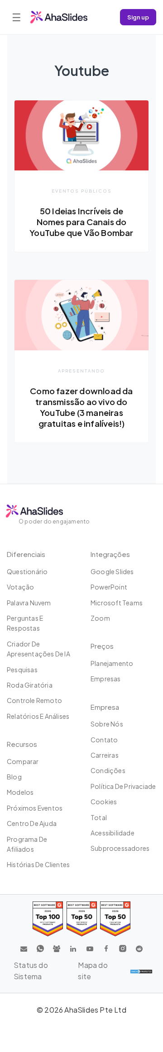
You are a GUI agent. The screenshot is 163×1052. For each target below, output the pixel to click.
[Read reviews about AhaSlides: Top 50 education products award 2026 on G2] (82, 918)
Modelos (20, 792)
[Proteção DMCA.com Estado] (141, 971)
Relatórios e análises (38, 716)
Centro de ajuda (32, 823)
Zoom (100, 618)
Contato (104, 740)
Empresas (106, 679)
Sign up (138, 17)
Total (99, 817)
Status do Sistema (31, 970)
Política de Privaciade (123, 786)
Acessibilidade (112, 833)
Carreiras (105, 755)
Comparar (23, 761)
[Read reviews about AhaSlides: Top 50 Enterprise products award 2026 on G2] (115, 918)
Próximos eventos (34, 808)
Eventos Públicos (82, 190)
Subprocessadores (120, 848)
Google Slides (112, 571)
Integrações (110, 554)
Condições (108, 770)
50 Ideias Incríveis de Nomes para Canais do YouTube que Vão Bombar (81, 222)
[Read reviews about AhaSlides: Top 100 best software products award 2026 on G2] (48, 918)
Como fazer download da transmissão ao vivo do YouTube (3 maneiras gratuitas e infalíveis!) (81, 407)
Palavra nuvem (29, 603)
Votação (20, 587)
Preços (102, 646)
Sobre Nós (107, 724)
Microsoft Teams (117, 603)
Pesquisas (22, 669)
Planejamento (112, 663)
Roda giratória (30, 685)
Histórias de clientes (38, 864)
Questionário (27, 571)
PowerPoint (109, 587)
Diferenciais (26, 554)
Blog (14, 777)
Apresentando (81, 370)
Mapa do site (92, 970)
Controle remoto (34, 700)
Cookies (104, 801)
